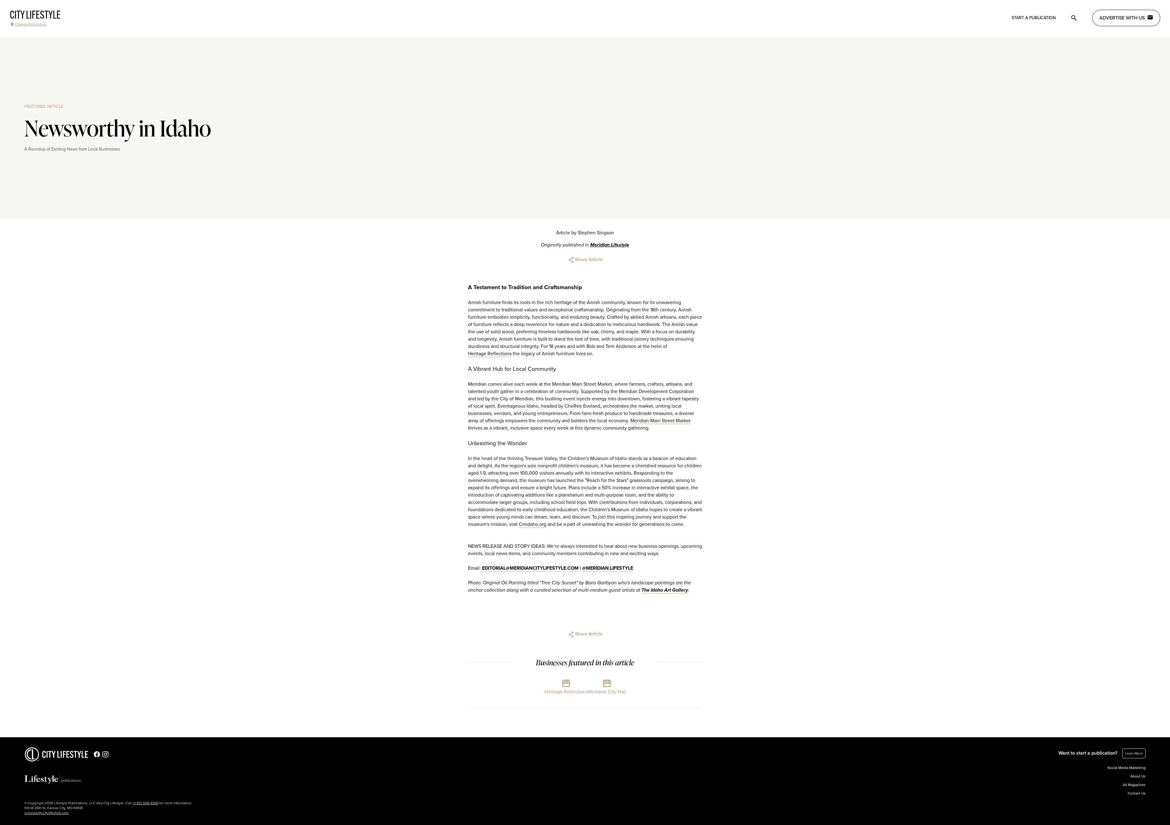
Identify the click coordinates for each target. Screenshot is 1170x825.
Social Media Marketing (1127, 768)
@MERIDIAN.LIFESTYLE (607, 568)
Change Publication (31, 24)
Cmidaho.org (532, 524)
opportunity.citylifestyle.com (46, 813)
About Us (1138, 776)
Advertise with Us (1122, 18)
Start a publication (1034, 17)
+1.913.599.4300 (145, 803)
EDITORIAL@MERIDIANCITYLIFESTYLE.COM (530, 568)
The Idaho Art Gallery (664, 590)
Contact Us (1137, 793)
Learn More (1134, 753)
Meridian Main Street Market (660, 421)
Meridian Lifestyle (609, 245)
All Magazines (1134, 785)
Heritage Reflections (490, 354)
